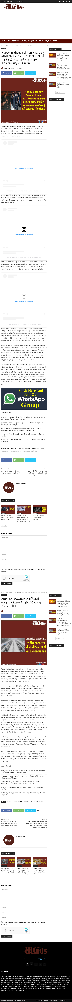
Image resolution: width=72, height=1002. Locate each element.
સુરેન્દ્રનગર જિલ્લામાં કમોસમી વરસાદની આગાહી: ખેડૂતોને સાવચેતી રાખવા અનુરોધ (22, 435)
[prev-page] (2, 525)
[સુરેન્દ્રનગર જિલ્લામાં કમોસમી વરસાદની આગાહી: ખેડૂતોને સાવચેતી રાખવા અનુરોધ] (52, 84)
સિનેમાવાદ (39, 40)
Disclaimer (39, 1000)
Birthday (13, 448)
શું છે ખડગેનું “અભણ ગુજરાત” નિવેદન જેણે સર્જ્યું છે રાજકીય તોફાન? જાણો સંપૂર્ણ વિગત (23, 440)
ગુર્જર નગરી (16, 40)
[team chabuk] (2, 68)
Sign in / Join (19, 1)
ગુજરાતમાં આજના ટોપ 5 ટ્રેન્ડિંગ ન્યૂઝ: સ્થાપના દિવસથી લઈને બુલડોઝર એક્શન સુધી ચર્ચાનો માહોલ (22, 424)
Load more (59, 92)
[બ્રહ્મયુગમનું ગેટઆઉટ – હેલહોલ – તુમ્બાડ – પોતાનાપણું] (40, 509)
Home (3, 46)
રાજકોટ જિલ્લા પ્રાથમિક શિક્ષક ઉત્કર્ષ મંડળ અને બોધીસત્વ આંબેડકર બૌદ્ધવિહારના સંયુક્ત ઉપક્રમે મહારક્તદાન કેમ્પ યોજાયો (21, 429)
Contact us (63, 1000)
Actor (8, 448)
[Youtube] (69, 1)
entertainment (36, 448)
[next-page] (5, 525)
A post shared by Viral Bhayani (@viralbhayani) (24, 257)
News (42, 448)
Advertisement (54, 1000)
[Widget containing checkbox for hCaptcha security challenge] (15, 578)
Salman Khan (5, 451)
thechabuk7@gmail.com (40, 959)
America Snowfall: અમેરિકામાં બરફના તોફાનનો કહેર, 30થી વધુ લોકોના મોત (10, 473)
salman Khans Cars (28, 451)
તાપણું (24, 40)
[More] (38, 73)
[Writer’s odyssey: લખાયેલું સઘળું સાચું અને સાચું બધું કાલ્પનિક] (8, 509)
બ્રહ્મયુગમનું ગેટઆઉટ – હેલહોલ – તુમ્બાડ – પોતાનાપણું (39, 517)
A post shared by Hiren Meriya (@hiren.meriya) (24, 191)
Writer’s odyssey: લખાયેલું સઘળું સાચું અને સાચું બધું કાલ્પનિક (7, 517)
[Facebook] (57, 1)
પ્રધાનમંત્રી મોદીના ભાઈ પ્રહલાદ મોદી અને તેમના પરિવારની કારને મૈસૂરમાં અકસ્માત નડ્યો (37, 473)
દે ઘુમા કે (48, 40)
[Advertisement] (36, 25)
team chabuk (9, 68)
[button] (68, 41)
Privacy (46, 1000)
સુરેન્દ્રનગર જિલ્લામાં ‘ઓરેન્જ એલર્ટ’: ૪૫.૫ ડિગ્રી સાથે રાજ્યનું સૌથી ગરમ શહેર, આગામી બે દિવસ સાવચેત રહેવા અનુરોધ (23, 418)
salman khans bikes (16, 451)
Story (36, 451)
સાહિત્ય (31, 40)
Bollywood (20, 448)
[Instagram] (60, 1)
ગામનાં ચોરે (6, 40)
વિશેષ (55, 40)
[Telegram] (63, 1)
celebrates (27, 448)
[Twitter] (66, 1)
